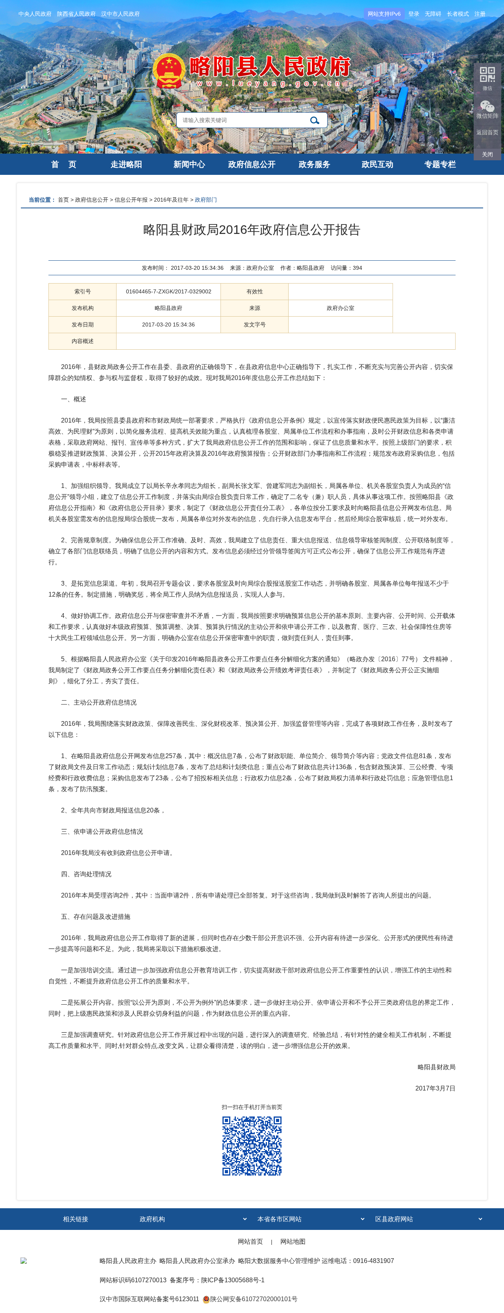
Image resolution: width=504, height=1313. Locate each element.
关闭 (487, 154)
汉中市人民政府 (120, 14)
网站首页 (250, 1241)
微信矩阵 (487, 116)
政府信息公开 (252, 164)
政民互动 (377, 164)
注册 (479, 14)
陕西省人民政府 (76, 14)
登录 (413, 14)
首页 (63, 200)
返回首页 (487, 132)
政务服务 (314, 164)
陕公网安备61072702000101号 (254, 1299)
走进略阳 (126, 164)
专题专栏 (440, 164)
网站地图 (293, 1241)
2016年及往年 (171, 200)
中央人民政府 (35, 14)
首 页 (63, 164)
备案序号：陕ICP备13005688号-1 (217, 1280)
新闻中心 (189, 164)
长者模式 (458, 14)
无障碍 (433, 14)
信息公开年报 (131, 200)
